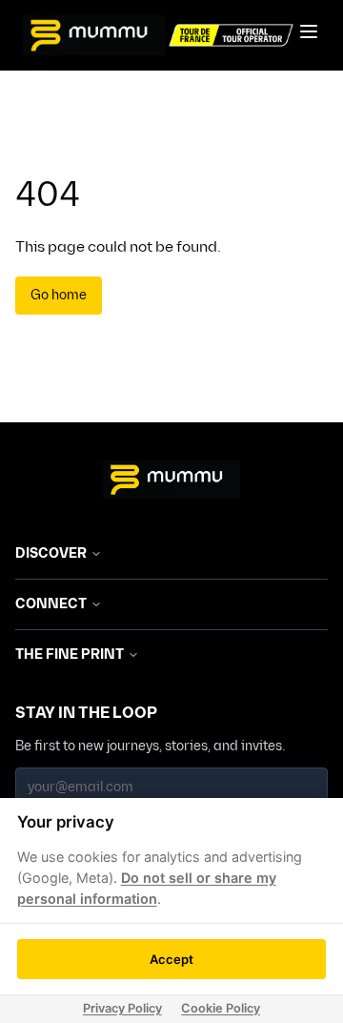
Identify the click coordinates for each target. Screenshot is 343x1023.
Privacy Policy (122, 1008)
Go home (58, 295)
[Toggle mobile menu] (308, 31)
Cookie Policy (220, 1008)
